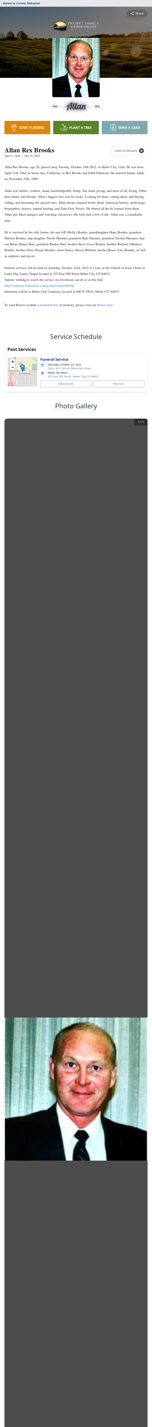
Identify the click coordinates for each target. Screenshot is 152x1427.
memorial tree (49, 305)
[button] (22, 368)
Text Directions (66, 383)
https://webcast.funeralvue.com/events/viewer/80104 (39, 285)
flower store (105, 305)
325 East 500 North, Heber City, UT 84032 (73, 376)
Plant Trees (119, 383)
